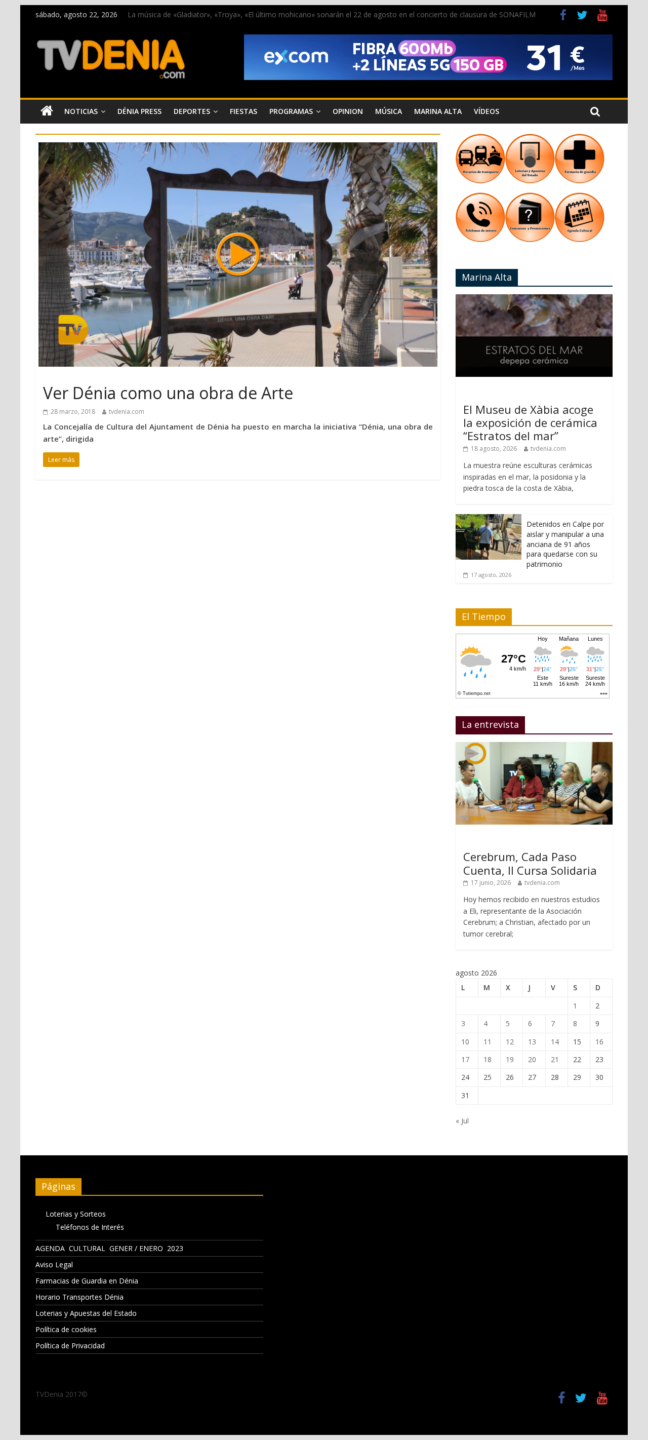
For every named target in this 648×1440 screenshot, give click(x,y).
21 (555, 1059)
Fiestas (243, 111)
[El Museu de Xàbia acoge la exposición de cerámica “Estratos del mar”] (534, 299)
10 (465, 1041)
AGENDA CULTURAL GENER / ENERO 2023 (109, 1248)
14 (555, 1041)
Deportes (192, 111)
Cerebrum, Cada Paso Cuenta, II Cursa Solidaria (530, 863)
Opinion (348, 111)
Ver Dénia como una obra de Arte (168, 393)
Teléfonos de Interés (90, 1227)
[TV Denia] (46, 111)
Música (388, 111)
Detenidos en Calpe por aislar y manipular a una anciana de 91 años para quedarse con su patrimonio (565, 543)
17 (465, 1059)
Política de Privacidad (70, 1345)
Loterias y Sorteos (76, 1214)
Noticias (81, 111)
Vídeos (486, 111)
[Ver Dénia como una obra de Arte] (237, 148)
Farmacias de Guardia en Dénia (86, 1281)
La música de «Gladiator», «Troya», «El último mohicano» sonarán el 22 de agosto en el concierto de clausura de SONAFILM (332, 14)
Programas (291, 111)
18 (487, 1059)
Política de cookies (66, 1329)
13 (532, 1041)
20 (532, 1059)
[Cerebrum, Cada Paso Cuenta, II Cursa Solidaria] (534, 747)
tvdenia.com (126, 411)
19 (510, 1059)
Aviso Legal (54, 1264)
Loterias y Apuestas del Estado (86, 1313)
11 (487, 1041)
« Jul (462, 1120)
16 (599, 1041)
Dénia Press (139, 111)
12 (510, 1041)
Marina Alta (438, 111)
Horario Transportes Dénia (79, 1297)
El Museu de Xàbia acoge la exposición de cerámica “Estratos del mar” (530, 423)
